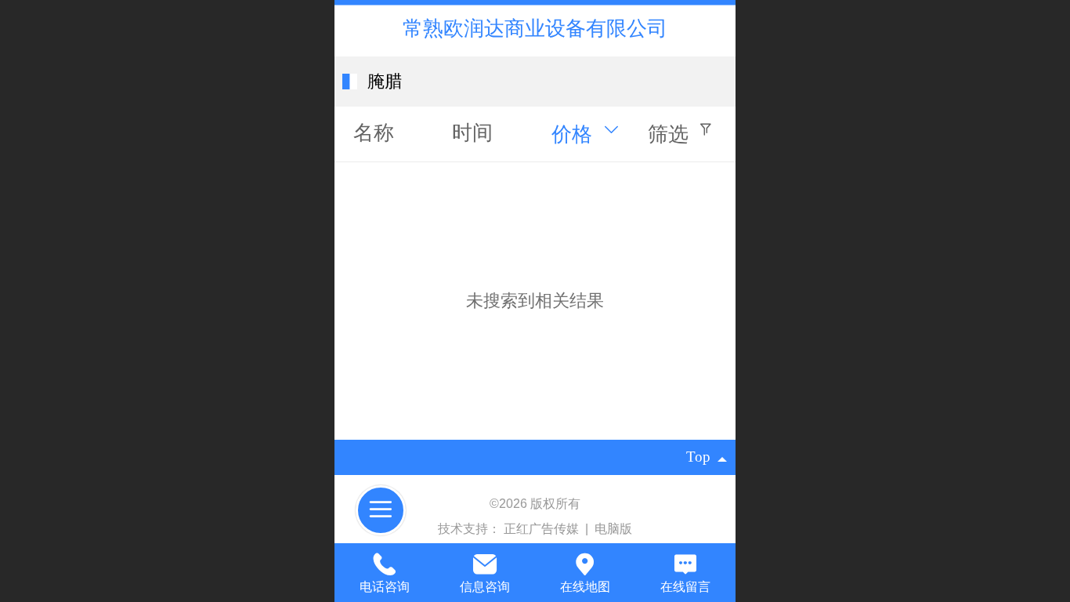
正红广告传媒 (543, 528)
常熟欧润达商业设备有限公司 (535, 28)
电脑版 (613, 528)
